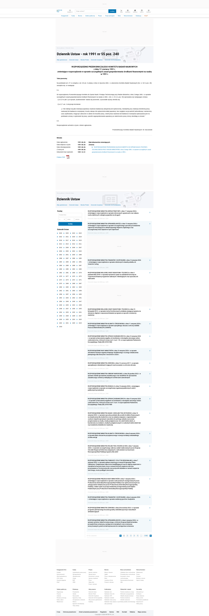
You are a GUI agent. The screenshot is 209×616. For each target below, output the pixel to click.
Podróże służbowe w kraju (127, 592)
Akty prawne (92, 589)
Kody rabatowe (140, 595)
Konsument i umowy (94, 576)
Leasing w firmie (108, 580)
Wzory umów (139, 597)
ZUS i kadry (60, 578)
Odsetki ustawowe (125, 599)
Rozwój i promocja (61, 597)
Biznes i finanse (108, 572)
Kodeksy (91, 601)
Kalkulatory (107, 589)
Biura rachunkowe (125, 569)
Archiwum (138, 594)
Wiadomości (139, 572)
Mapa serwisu (142, 612)
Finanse (138, 576)
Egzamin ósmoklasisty (78, 603)
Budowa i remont (140, 578)
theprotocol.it (139, 601)
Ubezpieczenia (76, 576)
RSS (118, 612)
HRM (74, 582)
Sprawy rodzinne (93, 572)
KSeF (146, 16)
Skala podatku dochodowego (127, 601)
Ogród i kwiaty (140, 580)
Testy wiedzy (76, 605)
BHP (74, 580)
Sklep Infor (91, 582)
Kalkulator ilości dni (109, 594)
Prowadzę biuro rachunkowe (127, 574)
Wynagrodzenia (77, 574)
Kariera (111, 612)
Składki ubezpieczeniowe (126, 595)
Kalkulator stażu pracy (110, 599)
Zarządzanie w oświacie (79, 599)
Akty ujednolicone (62, 60)
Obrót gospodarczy (62, 576)
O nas (58, 612)
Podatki (59, 572)
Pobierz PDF (61, 157)
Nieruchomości (128, 16)
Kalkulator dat (108, 592)
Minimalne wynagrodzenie (127, 594)
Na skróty (139, 589)
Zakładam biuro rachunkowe (127, 572)
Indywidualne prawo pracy (79, 572)
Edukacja (138, 16)
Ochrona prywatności (69, 612)
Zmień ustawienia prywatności (88, 612)
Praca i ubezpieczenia (110, 576)
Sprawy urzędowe (93, 578)
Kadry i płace (60, 599)
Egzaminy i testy (77, 597)
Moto (119, 16)
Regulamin (103, 612)
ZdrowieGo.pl (139, 592)
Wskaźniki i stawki (125, 589)
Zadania (59, 595)
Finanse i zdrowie (109, 582)
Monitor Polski (85, 60)
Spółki (106, 574)
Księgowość (64, 16)
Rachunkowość (61, 574)
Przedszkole (76, 592)
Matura (74, 601)
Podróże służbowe (125, 597)
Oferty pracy (139, 603)
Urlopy (74, 578)
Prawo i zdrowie (93, 584)
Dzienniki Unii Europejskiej (113, 60)
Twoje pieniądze (110, 16)
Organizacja (60, 592)
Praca (90, 580)
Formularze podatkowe (142, 599)
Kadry (73, 16)
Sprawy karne (92, 574)
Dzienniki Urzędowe (97, 60)
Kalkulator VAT (108, 595)
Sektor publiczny (90, 16)
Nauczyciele (76, 595)
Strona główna (60, 48)
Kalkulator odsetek (109, 597)
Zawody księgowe (61, 580)
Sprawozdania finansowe (126, 580)
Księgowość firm (61, 569)
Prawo (100, 16)
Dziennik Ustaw (70, 48)
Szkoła (74, 594)
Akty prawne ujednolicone (95, 599)
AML (121, 582)
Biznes (80, 16)
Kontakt (124, 612)
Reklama (132, 612)
